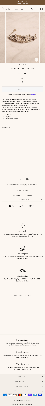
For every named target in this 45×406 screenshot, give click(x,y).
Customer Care (22, 381)
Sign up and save (22, 391)
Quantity (22, 78)
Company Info (22, 386)
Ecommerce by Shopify (25, 404)
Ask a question (22, 199)
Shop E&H (22, 376)
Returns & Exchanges (22, 195)
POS (13, 404)
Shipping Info (22, 191)
